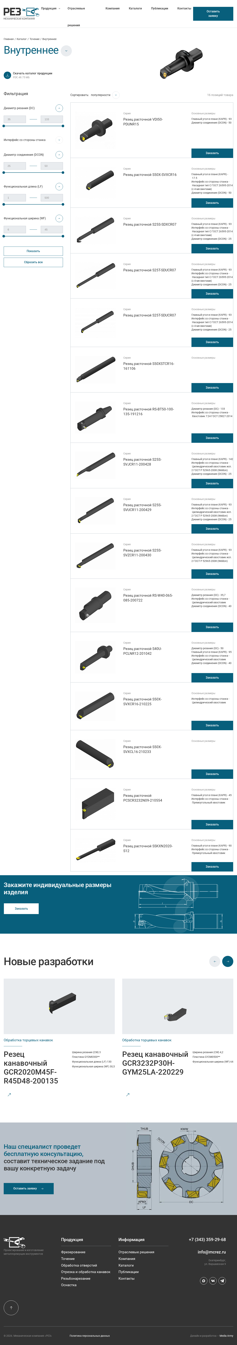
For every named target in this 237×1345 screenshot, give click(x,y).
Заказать (212, 153)
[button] (214, 961)
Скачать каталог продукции (32, 73)
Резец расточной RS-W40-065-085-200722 (148, 597)
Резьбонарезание (75, 1278)
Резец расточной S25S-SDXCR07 (149, 224)
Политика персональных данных (90, 1335)
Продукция (48, 8)
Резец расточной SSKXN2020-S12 (148, 848)
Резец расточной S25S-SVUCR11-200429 (142, 507)
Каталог (22, 39)
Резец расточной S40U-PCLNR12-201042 (142, 651)
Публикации (159, 8)
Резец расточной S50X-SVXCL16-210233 (142, 749)
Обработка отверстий (79, 1265)
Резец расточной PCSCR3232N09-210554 (142, 798)
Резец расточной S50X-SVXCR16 (150, 175)
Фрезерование (73, 1252)
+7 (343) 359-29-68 (207, 1239)
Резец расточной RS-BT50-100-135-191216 (148, 411)
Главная (9, 39)
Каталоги (135, 8)
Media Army (226, 1335)
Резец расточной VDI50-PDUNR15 (143, 121)
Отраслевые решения (76, 12)
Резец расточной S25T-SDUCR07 (149, 270)
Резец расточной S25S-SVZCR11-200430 (142, 552)
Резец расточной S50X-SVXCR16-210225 (142, 701)
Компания (113, 8)
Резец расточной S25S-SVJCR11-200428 (142, 461)
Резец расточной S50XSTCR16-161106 (148, 366)
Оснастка (68, 1285)
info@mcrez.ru (212, 1252)
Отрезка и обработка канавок (85, 1272)
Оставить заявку (213, 14)
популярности (100, 95)
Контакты (184, 8)
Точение (34, 39)
